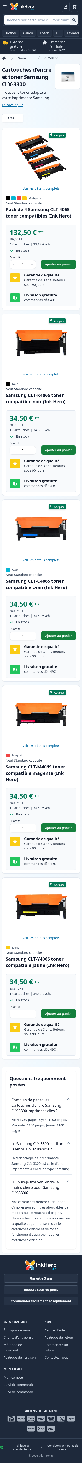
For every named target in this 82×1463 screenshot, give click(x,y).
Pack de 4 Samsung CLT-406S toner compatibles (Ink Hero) (38, 212)
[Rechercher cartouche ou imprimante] (74, 20)
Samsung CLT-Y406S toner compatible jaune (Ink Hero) (37, 962)
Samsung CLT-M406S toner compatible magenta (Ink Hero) (35, 773)
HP (58, 33)
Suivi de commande (19, 1384)
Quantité (15, 257)
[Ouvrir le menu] (4, 7)
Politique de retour (59, 1337)
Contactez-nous (56, 1357)
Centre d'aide (55, 1330)
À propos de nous (17, 1330)
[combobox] (41, 20)
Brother (10, 33)
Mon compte (13, 1377)
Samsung (25, 58)
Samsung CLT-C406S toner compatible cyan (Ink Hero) (36, 584)
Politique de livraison (20, 1357)
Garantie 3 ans (41, 1278)
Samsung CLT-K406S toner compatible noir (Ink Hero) (36, 398)
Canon (28, 33)
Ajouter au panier (60, 265)
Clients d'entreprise (18, 1337)
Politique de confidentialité (22, 1447)
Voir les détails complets (41, 188)
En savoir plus (12, 105)
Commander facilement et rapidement (41, 1301)
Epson (44, 33)
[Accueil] (4, 58)
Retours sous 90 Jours (41, 1289)
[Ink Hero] (22, 7)
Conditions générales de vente (62, 1447)
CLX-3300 (51, 58)
